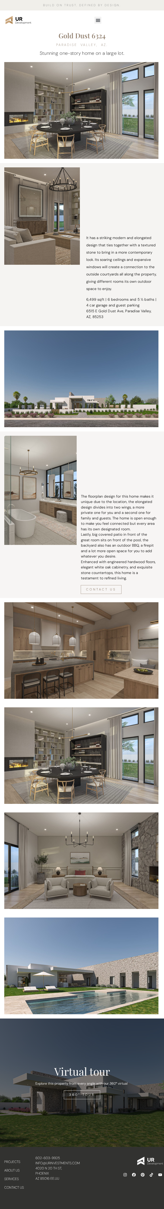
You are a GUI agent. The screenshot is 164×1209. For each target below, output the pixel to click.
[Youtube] (160, 1175)
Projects (12, 1162)
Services (11, 1179)
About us (12, 1170)
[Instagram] (125, 1175)
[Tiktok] (151, 1175)
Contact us (14, 1187)
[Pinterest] (142, 1175)
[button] (97, 20)
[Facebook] (134, 1175)
